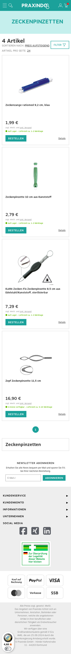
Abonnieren (54, 478)
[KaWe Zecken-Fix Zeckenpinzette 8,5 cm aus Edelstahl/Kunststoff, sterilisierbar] (35, 267)
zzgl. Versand (25, 127)
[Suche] (11, 5)
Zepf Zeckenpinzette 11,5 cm (23, 380)
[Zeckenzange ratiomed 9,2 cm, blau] (35, 83)
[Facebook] (24, 535)
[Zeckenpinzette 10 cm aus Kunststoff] (35, 175)
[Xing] (36, 535)
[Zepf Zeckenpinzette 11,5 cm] (35, 359)
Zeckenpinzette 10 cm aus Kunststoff (28, 196)
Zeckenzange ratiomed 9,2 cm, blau (27, 105)
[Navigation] (5, 5)
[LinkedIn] (47, 535)
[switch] (8, 649)
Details (62, 138)
